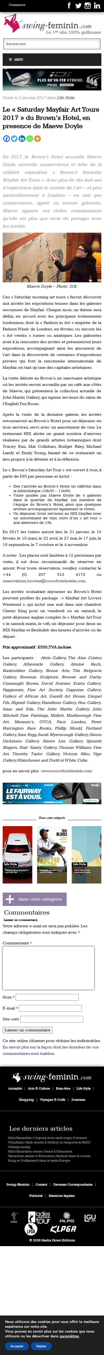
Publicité (36, 1196)
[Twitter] (14, 138)
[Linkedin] (22, 138)
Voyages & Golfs (52, 1100)
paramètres (69, 1336)
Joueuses (78, 1100)
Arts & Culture (39, 1089)
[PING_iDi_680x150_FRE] (52, 79)
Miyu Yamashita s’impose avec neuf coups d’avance (47, 1138)
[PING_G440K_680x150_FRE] (52, 794)
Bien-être (63, 1089)
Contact (41, 1185)
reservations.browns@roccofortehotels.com (44, 581)
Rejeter (41, 1346)
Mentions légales (62, 1196)
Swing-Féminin (17, 1185)
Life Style (65, 97)
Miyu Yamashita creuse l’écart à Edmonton (40, 1152)
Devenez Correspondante (73, 1185)
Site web (11, 1019)
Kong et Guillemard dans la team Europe (39, 1161)
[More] (37, 138)
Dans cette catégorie (52, 818)
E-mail (10, 1008)
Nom (9, 997)
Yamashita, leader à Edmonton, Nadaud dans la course (49, 1156)
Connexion (17, 5)
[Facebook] (6, 138)
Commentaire (17, 943)
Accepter (16, 1346)
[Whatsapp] (29, 138)
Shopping (26, 1100)
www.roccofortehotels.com (66, 771)
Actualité (15, 1089)
